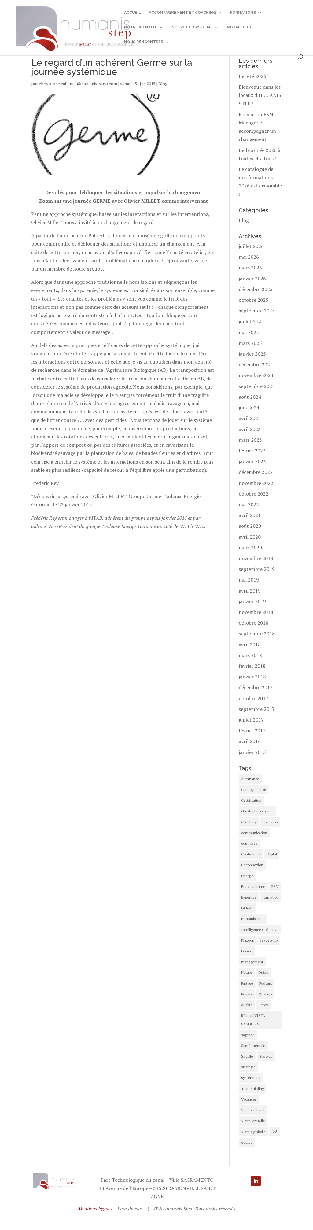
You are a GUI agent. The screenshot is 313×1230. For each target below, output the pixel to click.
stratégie (248, 1067)
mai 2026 (249, 256)
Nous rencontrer (143, 42)
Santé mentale (253, 1045)
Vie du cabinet (253, 1110)
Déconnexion (252, 864)
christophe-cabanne (257, 811)
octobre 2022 (253, 493)
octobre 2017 (253, 698)
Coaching (248, 822)
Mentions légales (95, 1208)
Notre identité (140, 27)
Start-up (265, 1056)
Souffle (247, 1056)
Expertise (248, 897)
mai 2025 (249, 332)
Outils (263, 972)
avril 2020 (250, 537)
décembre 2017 (256, 687)
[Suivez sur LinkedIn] (256, 1181)
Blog (163, 84)
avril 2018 (250, 644)
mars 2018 (250, 655)
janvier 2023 (252, 461)
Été (274, 1131)
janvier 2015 (252, 752)
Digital (272, 854)
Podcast (265, 983)
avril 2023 (250, 429)
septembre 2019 (257, 569)
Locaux (247, 951)
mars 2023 (250, 440)
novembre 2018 (256, 612)
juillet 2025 (251, 321)
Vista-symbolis (253, 1131)
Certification (251, 800)
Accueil (132, 12)
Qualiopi (265, 994)
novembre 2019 (256, 558)
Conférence (251, 854)
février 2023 (252, 450)
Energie (247, 876)
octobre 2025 (253, 300)
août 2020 (250, 526)
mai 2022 (249, 504)
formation (271, 897)
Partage (247, 983)
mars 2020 (250, 547)
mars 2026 (250, 267)
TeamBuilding (252, 1088)
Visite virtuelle (253, 1120)
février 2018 (252, 666)
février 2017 (252, 730)
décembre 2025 (256, 289)
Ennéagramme (253, 886)
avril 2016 (250, 741)
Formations (243, 12)
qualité (246, 1005)
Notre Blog (240, 27)
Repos (264, 1005)
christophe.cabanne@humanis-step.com (78, 84)
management (252, 961)
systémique (251, 1077)
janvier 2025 (252, 353)
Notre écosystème (192, 27)
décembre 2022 (256, 472)
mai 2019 (249, 579)
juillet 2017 (251, 719)
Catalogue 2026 (253, 789)
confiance (249, 843)
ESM (275, 886)
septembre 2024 (257, 386)
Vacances (249, 1099)
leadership (269, 940)
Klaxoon (247, 940)
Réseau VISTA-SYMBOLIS (254, 1019)
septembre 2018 (257, 633)
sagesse (248, 1034)
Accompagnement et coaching (182, 12)
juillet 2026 (251, 246)
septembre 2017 (257, 709)
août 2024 (250, 396)
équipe (246, 1142)
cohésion (270, 822)
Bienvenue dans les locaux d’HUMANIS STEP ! (260, 95)
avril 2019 (250, 590)
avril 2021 (250, 515)
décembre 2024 (256, 364)
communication (254, 832)
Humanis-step (252, 918)
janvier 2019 (252, 601)
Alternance (250, 779)
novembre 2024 (256, 375)
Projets (246, 994)
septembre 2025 (257, 310)
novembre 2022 (256, 483)
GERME (247, 908)
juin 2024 (249, 407)
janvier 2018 (252, 676)
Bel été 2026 (252, 76)
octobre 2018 (253, 622)
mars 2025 (250, 343)
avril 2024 (250, 418)
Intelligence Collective (259, 929)
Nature (246, 972)
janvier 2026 (252, 278)
